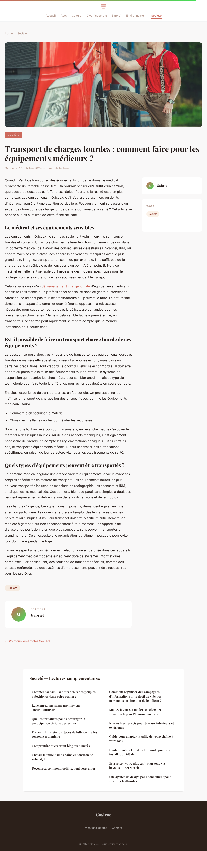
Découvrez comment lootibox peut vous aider (63, 768)
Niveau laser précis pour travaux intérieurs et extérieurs (141, 725)
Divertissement (96, 15)
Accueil (51, 15)
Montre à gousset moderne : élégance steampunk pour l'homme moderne (135, 712)
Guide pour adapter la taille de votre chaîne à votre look (141, 738)
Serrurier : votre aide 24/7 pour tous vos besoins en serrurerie (137, 765)
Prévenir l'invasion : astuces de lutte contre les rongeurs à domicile (64, 734)
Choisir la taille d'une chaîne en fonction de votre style (62, 757)
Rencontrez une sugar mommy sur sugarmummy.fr (56, 707)
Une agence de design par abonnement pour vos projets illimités (140, 779)
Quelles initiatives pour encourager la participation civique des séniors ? (58, 721)
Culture (76, 15)
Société (156, 15)
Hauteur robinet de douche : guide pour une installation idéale (140, 752)
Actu (64, 15)
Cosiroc (103, 814)
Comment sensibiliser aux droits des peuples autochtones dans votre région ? (64, 694)
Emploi (116, 15)
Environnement (136, 15)
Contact (117, 827)
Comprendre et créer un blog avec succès (61, 746)
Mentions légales (96, 827)
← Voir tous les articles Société (27, 641)
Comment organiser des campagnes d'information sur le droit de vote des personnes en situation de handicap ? (135, 696)
